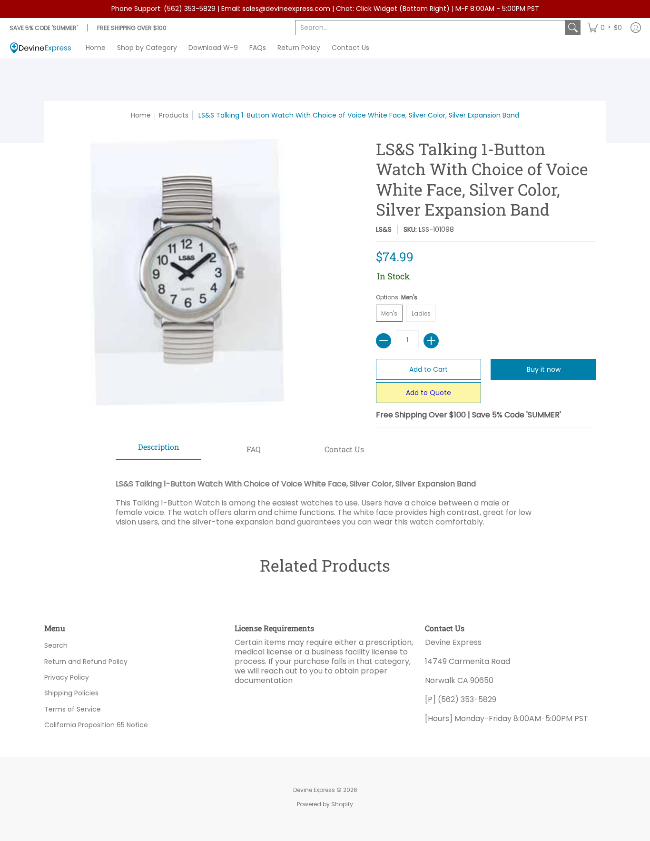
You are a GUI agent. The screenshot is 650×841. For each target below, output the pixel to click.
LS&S (384, 229)
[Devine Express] (40, 48)
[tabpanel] (325, 493)
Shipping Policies (71, 693)
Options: (396, 297)
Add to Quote (428, 392)
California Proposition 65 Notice (96, 725)
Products (173, 115)
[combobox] (430, 27)
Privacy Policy (66, 677)
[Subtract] (383, 340)
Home (141, 115)
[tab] (158, 450)
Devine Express (314, 790)
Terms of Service (72, 709)
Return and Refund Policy (86, 661)
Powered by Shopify (325, 804)
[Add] (431, 340)
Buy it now (544, 369)
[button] (604, 27)
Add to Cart (428, 369)
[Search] (573, 27)
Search (56, 645)
